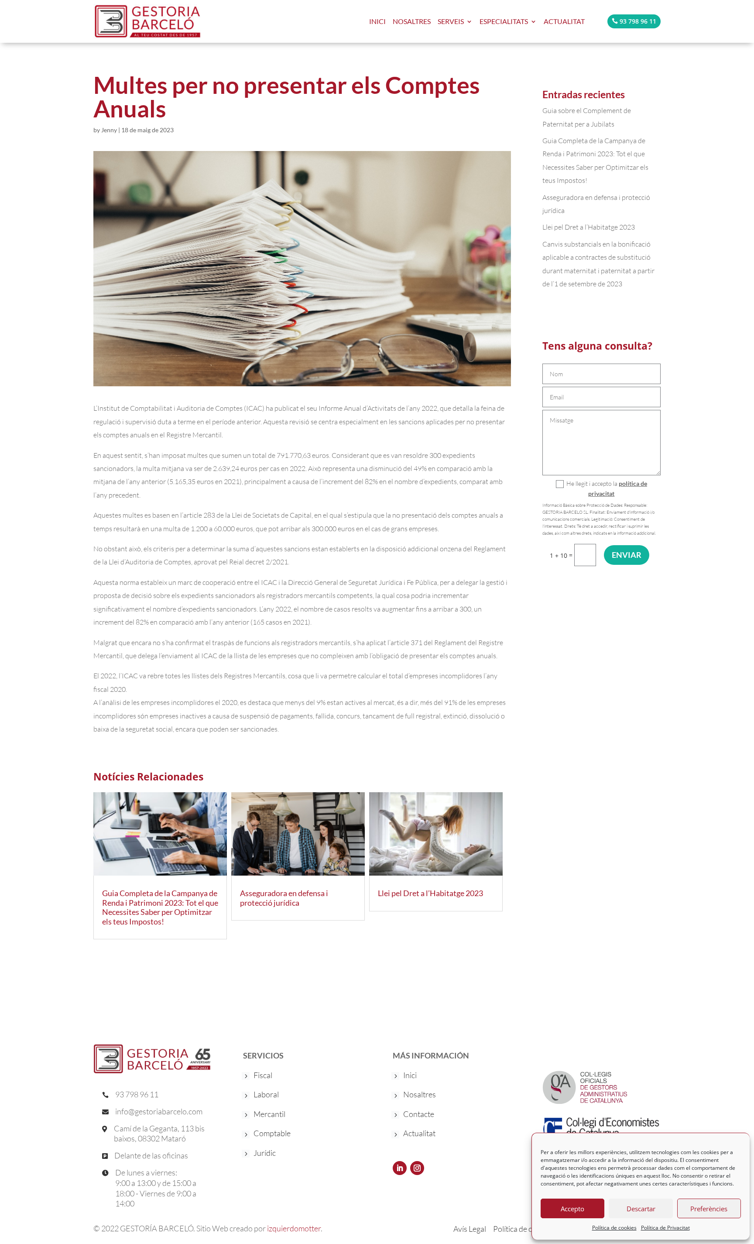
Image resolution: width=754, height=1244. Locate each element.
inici (377, 21)
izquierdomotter (294, 1228)
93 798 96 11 (638, 21)
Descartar (641, 1208)
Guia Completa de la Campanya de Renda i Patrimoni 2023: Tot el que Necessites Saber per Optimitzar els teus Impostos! (160, 907)
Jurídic (265, 1154)
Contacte (418, 1115)
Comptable (272, 1134)
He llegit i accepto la (606, 489)
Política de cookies (614, 1227)
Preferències (708, 1208)
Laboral (266, 1095)
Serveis (451, 21)
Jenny (109, 130)
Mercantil (269, 1115)
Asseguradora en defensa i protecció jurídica (284, 897)
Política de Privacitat (665, 1227)
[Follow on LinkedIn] (400, 1168)
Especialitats (504, 21)
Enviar (626, 555)
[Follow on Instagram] (417, 1168)
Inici (410, 1076)
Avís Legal (469, 1228)
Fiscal (263, 1076)
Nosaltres (412, 21)
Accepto (572, 1208)
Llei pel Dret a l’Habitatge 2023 (430, 893)
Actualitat (564, 21)
